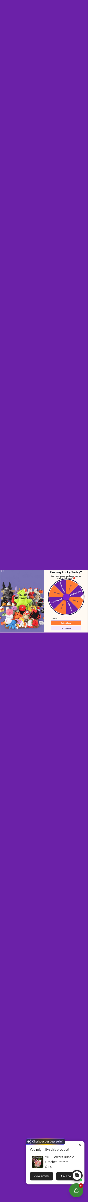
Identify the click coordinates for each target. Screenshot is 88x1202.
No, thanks (65, 628)
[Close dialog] (2, 571)
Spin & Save (66, 623)
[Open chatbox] (77, 1175)
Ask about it (68, 1176)
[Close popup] (80, 1145)
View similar (41, 1176)
